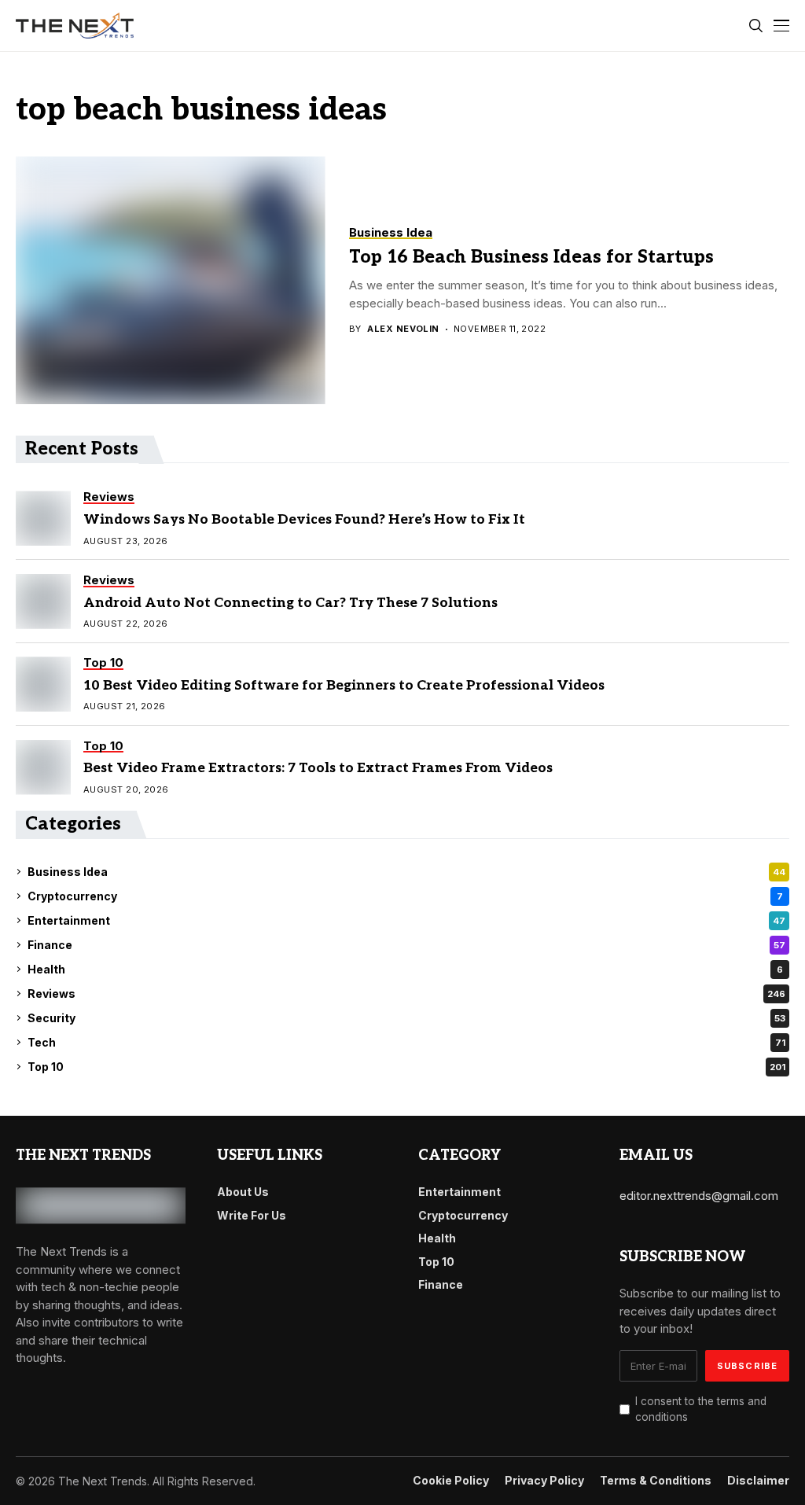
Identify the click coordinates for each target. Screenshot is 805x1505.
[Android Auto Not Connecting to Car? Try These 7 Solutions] (43, 601)
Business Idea (406, 871)
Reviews (406, 993)
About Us (243, 1191)
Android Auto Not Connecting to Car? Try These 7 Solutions (290, 603)
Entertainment (406, 920)
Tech (406, 1042)
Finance (406, 944)
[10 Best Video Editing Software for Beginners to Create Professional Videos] (43, 684)
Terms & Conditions (655, 1480)
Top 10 (406, 1066)
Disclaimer (758, 1480)
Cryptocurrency (405, 896)
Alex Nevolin (403, 329)
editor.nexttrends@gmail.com (698, 1195)
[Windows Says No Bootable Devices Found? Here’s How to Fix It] (43, 518)
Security (406, 1018)
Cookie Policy (451, 1480)
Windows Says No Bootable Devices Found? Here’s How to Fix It (304, 520)
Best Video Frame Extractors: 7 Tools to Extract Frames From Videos (318, 768)
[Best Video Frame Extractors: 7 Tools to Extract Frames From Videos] (43, 767)
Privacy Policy (544, 1480)
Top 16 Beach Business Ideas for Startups (531, 257)
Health (405, 969)
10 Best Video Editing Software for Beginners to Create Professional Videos (344, 686)
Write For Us (251, 1215)
